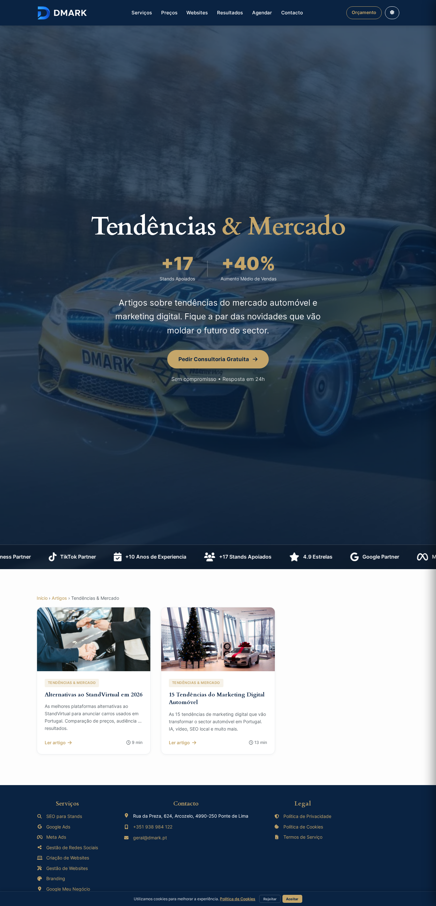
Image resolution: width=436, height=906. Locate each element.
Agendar (262, 13)
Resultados (230, 13)
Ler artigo (55, 742)
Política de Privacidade (307, 816)
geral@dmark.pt (150, 837)
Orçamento (364, 12)
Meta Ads (56, 837)
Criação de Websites (67, 857)
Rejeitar (270, 899)
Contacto (292, 13)
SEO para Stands (64, 816)
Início (42, 598)
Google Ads (58, 826)
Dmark (62, 12)
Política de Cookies (303, 826)
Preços (169, 13)
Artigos (59, 598)
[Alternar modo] (392, 12)
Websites (197, 13)
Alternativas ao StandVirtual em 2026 (93, 694)
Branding (55, 878)
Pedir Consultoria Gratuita (214, 359)
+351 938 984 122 (152, 826)
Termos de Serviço (302, 837)
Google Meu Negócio (68, 889)
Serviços (142, 13)
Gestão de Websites (67, 868)
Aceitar (292, 899)
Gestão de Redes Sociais (72, 847)
